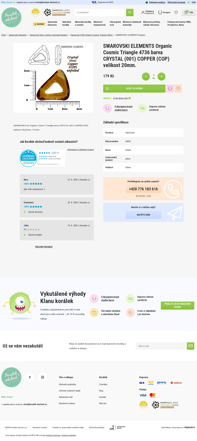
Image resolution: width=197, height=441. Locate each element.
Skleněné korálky (66, 23)
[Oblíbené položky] (176, 12)
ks (154, 78)
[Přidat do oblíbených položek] (178, 89)
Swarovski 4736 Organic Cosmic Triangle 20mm (92, 35)
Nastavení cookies (67, 403)
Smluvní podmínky (69, 435)
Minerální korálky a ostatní (83, 23)
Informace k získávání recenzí (80, 149)
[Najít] (129, 12)
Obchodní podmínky (67, 384)
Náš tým (102, 403)
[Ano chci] (190, 346)
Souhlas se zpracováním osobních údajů (68, 427)
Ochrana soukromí (53, 435)
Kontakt (102, 397)
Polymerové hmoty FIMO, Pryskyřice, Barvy (179, 23)
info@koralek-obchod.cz (48, 2)
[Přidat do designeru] (170, 89)
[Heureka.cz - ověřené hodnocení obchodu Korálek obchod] (42, 158)
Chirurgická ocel (115, 23)
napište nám (143, 214)
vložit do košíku (134, 88)
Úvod (3, 35)
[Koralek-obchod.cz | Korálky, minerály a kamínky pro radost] (11, 17)
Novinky (40, 24)
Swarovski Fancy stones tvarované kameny (49, 35)
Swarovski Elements (52, 23)
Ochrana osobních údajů (69, 390)
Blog (101, 390)
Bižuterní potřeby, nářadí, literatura (151, 23)
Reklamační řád (66, 397)
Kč (188, 2)
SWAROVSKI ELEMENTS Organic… (131, 35)
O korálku (103, 384)
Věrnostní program (176, 2)
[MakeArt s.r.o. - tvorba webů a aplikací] (190, 427)
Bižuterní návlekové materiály (132, 23)
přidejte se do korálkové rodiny (178, 305)
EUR (194, 2)
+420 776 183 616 (143, 189)
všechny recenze (44, 247)
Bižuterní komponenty (100, 23)
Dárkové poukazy (157, 2)
